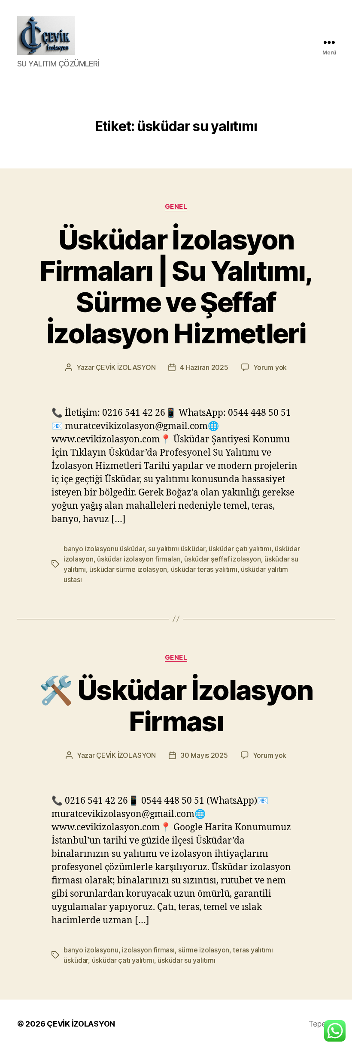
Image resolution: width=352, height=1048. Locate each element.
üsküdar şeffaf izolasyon (222, 559)
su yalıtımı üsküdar (176, 548)
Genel (176, 206)
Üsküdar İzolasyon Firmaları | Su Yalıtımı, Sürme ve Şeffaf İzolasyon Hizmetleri (175, 286)
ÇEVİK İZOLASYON (125, 367)
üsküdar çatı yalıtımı (240, 548)
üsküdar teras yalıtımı (204, 569)
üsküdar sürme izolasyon (128, 569)
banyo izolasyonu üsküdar (104, 548)
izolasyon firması (148, 950)
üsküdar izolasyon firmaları (139, 559)
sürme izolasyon (203, 950)
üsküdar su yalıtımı (186, 960)
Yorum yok (270, 367)
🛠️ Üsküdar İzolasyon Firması (176, 705)
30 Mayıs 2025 (204, 755)
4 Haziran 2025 (204, 367)
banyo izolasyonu (91, 950)
